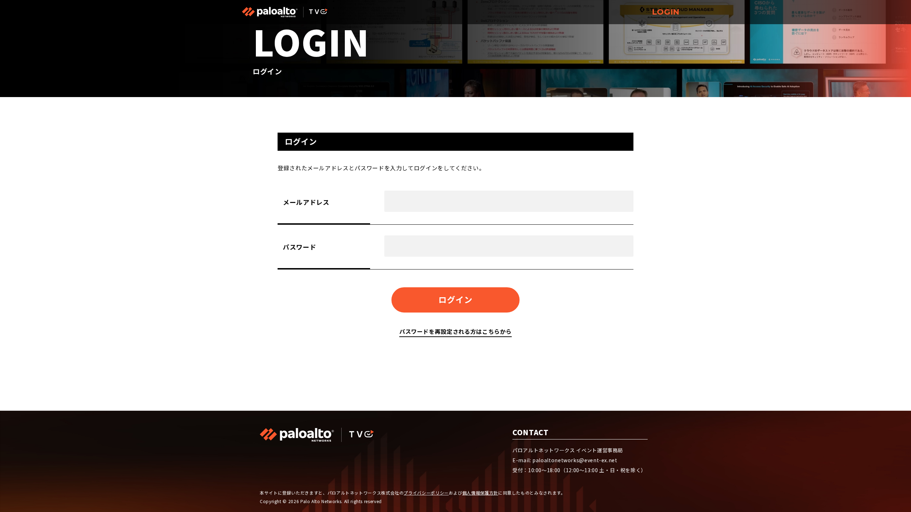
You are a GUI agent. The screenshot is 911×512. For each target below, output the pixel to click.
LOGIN (666, 12)
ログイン (455, 299)
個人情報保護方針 (480, 493)
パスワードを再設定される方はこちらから (455, 331)
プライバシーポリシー (426, 493)
